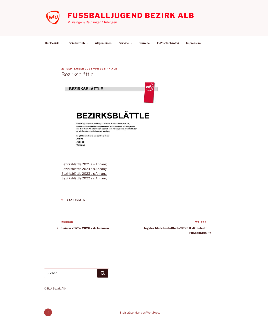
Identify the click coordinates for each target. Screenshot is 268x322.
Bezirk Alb (108, 68)
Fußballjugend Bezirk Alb (130, 15)
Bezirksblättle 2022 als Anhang (84, 178)
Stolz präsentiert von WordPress (140, 312)
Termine (144, 43)
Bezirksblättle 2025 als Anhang (84, 164)
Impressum (193, 43)
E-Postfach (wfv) (168, 43)
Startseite (76, 199)
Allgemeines (103, 43)
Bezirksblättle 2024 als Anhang (84, 169)
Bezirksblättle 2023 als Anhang (84, 173)
